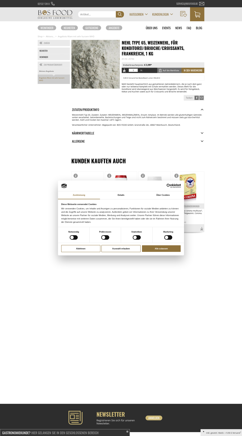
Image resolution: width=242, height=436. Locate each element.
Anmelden (154, 418)
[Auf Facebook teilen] (197, 98)
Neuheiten (69, 28)
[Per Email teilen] (201, 98)
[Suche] (120, 14)
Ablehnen (80, 249)
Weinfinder (46, 28)
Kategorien (137, 14)
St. (141, 70)
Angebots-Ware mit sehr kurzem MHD (76, 36)
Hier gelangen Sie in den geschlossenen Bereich (50, 432)
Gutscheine (91, 28)
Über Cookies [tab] (163, 195)
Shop (40, 36)
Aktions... (50, 36)
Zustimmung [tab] (79, 195)
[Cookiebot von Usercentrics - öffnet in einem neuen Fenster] (168, 186)
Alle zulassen (161, 249)
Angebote (114, 28)
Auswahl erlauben (121, 249)
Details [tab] (121, 195)
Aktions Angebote (46, 71)
